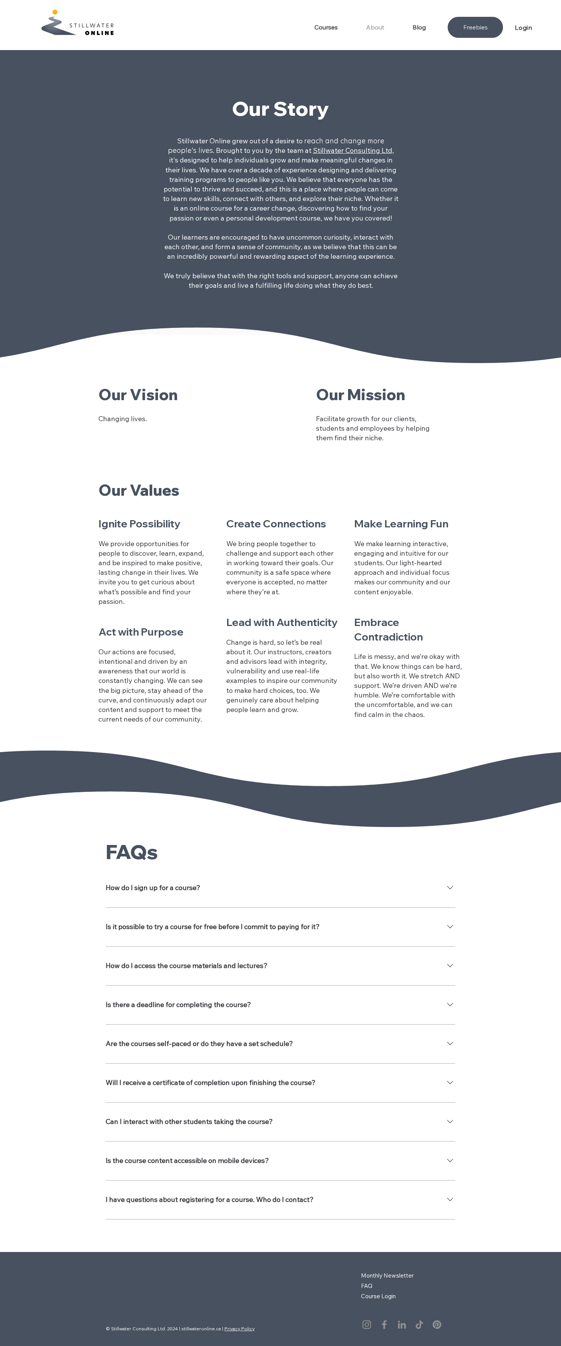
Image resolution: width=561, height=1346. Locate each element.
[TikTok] (419, 1324)
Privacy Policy (239, 1328)
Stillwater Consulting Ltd (352, 150)
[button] (334, 27)
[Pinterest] (437, 1324)
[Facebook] (384, 1324)
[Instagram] (366, 1324)
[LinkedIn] (402, 1324)
